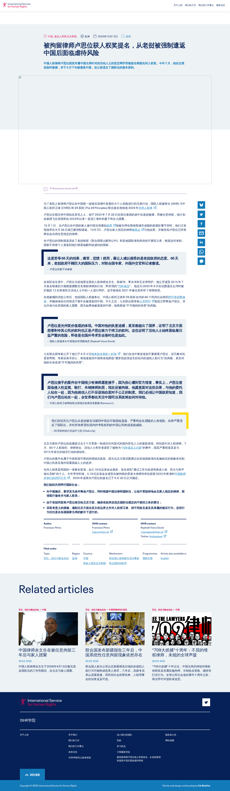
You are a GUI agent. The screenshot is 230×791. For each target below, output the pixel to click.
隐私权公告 (170, 734)
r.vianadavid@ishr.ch (152, 532)
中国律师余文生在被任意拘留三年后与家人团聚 (47, 651)
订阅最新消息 (123, 751)
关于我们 (72, 734)
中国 (85, 558)
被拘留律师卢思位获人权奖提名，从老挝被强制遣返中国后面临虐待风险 (139, 758)
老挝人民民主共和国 (94, 563)
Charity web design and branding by (180, 785)
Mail (201, 233)
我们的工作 (190, 5)
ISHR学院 (28, 720)
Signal (201, 261)
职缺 (119, 740)
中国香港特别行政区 (118, 609)
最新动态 (220, 5)
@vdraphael (155, 536)
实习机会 (121, 746)
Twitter (201, 214)
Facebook (201, 223)
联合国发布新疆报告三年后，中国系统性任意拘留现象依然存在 (113, 651)
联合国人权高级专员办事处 (124, 558)
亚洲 (74, 558)
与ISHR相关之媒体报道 (79, 757)
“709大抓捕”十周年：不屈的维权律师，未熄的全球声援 (180, 651)
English (165, 558)
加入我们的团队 (124, 734)
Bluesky (201, 205)
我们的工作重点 (206, 5)
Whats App (201, 252)
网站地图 (169, 740)
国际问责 (148, 558)
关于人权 (178, 5)
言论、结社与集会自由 (56, 558)
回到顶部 (35, 774)
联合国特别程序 (118, 563)
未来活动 (72, 751)
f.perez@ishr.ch (100, 532)
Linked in (201, 242)
